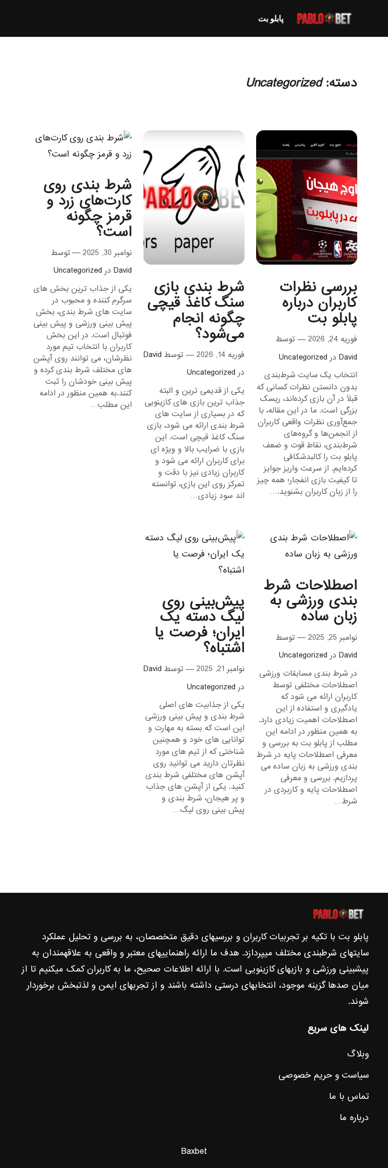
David (348, 357)
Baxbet (194, 1151)
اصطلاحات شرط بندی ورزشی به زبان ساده (310, 601)
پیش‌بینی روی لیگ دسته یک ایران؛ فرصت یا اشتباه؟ (200, 625)
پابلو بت (270, 18)
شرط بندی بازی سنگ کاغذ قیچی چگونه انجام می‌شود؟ (196, 311)
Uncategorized (303, 357)
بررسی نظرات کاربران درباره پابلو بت (318, 303)
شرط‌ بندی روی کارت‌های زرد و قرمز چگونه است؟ (87, 209)
